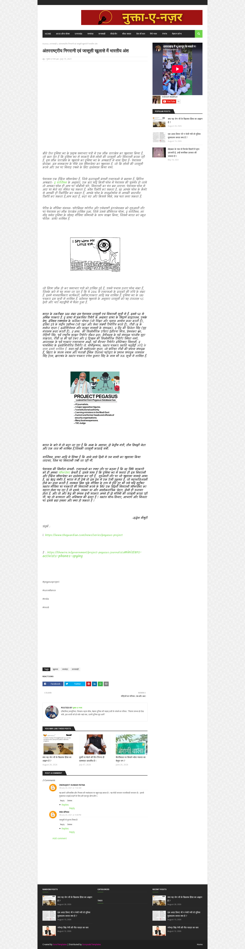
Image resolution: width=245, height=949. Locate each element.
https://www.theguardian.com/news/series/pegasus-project (84, 535)
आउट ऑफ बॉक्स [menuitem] (63, 33)
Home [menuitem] (48, 33)
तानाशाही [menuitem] (101, 33)
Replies (65, 804)
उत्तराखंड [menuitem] (78, 33)
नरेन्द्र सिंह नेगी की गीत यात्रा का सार (73, 927)
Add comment (59, 838)
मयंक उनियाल (64, 812)
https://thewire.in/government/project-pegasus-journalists (85, 552)
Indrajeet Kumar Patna (72, 785)
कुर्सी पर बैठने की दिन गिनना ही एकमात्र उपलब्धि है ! (91, 759)
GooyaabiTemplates (91, 944)
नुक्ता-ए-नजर (51, 59)
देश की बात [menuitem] (140, 33)
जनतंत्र (65, 669)
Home (45, 44)
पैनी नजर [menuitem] (153, 33)
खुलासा (55, 669)
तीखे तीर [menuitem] (113, 33)
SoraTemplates (60, 944)
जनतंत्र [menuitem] (90, 33)
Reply (62, 801)
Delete (69, 801)
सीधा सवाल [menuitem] (126, 33)
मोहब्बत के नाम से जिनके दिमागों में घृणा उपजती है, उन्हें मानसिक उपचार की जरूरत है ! (183, 152)
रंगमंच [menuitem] (164, 33)
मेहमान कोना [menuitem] (177, 33)
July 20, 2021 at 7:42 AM (71, 788)
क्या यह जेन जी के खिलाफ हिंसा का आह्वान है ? (56, 759)
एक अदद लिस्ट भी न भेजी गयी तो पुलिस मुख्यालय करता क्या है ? (184, 136)
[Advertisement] (95, 87)
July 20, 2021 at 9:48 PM (71, 815)
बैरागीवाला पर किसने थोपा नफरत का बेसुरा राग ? (131, 759)
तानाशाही (53, 44)
